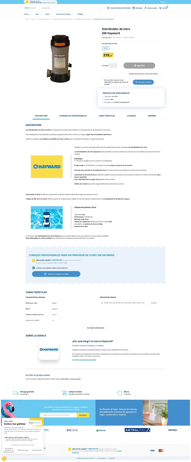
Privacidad (112, 458)
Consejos (80, 14)
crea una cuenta (75, 379)
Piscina (26, 14)
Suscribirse (83, 415)
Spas (37, 14)
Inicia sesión (65, 379)
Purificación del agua (63, 14)
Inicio (27, 19)
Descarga (153, 303)
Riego (47, 14)
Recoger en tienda (144, 82)
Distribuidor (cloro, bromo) (83, 19)
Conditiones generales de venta (85, 458)
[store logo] (30, 8)
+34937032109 (56, 260)
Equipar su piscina (44, 19)
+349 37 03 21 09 (35, 2)
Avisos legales (101, 458)
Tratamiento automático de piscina (62, 19)
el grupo (163, 2)
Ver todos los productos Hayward (84, 360)
